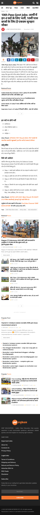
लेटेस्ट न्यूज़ (9, 8)
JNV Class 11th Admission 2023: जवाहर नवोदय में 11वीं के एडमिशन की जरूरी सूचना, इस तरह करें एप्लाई (24, 279)
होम (2, 8)
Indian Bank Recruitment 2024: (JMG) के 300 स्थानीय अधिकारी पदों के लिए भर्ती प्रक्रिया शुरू (18, 94)
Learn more (4, 437)
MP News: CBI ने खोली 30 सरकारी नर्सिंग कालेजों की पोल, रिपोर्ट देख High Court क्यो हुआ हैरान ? (24, 260)
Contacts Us (5, 448)
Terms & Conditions (7, 459)
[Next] (21, 113)
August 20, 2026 (14, 327)
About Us (4, 445)
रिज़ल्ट (16, 8)
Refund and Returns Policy (10, 465)
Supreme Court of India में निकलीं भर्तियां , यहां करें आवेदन (19, 109)
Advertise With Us (7, 468)
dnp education (32, 209)
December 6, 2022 (29, 29)
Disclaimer (4, 474)
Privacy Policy (6, 451)
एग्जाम (22, 8)
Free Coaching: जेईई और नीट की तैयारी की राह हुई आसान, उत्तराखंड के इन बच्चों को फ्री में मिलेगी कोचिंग (24, 381)
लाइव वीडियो (35, 8)
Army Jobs (23, 209)
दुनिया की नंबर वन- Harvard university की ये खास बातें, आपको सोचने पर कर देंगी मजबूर (23, 288)
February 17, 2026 (28, 385)
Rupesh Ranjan (17, 385)
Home (2, 11)
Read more (6, 255)
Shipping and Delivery (8, 462)
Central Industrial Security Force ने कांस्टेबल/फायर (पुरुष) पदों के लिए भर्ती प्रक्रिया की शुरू (18, 99)
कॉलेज (4, 236)
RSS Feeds (5, 471)
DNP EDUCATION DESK (14, 29)
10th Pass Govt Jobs (12, 209)
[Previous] (18, 113)
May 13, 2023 (14, 263)
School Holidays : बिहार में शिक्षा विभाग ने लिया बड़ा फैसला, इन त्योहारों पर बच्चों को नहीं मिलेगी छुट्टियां (24, 390)
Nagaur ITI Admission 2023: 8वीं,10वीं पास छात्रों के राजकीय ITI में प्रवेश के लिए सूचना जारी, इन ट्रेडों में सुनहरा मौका (18, 242)
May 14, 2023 (18, 247)
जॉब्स (7, 11)
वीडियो (28, 8)
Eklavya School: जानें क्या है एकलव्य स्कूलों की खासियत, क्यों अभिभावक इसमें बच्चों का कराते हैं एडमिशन (25, 400)
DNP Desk (5, 327)
